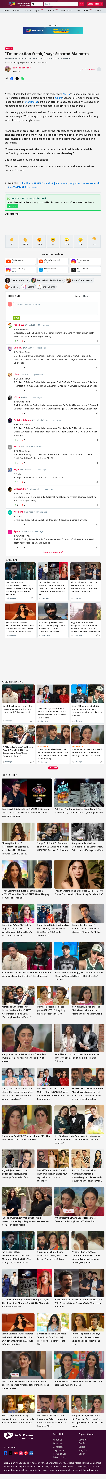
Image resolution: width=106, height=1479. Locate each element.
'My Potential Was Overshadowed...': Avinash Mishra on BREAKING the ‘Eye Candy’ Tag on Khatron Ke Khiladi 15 (19, 588)
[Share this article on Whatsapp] (22, 79)
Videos (98, 10)
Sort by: (78, 296)
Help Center (59, 1450)
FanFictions (67, 10)
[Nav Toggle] (3, 4)
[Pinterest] (26, 1453)
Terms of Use (59, 1453)
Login (90, 4)
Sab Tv (82, 1453)
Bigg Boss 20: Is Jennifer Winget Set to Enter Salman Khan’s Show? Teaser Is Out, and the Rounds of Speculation (85, 627)
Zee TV (66, 93)
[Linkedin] (31, 1453)
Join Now (13, 206)
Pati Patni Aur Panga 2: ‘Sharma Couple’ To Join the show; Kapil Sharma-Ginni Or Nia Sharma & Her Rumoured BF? (52, 588)
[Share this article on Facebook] (12, 79)
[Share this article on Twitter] (17, 79)
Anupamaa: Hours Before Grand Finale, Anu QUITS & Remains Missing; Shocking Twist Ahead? (87, 752)
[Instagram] (21, 1453)
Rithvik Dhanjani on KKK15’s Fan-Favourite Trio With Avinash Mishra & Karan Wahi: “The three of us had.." (85, 587)
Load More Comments (53, 552)
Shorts (50, 10)
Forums (17, 10)
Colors (58, 97)
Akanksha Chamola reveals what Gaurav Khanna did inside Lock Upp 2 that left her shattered (18, 709)
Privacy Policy (59, 1457)
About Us (57, 1439)
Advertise (57, 1443)
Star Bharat (31, 101)
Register (98, 4)
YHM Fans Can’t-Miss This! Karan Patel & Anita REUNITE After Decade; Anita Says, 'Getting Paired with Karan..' (18, 751)
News (6, 10)
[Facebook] (5, 1453)
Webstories (82, 10)
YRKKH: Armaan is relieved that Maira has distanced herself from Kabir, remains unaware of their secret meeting (52, 754)
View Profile (16, 71)
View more (53, 768)
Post (16, 318)
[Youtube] (16, 1453)
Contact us (58, 1446)
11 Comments (88, 69)
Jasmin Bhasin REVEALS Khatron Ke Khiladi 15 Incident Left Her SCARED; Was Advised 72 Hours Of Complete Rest (20, 627)
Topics (28, 10)
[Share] (96, 341)
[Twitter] (10, 1453)
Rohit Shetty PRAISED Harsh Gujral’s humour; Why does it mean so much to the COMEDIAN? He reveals (52, 627)
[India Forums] (19, 4)
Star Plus (83, 1439)
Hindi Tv (9, 48)
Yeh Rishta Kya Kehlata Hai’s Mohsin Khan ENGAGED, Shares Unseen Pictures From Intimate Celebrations (51, 713)
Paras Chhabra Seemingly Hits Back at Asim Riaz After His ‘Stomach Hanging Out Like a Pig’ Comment (87, 711)
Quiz (37, 10)
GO (81, 4)
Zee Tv (82, 1443)
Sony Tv (83, 1450)
